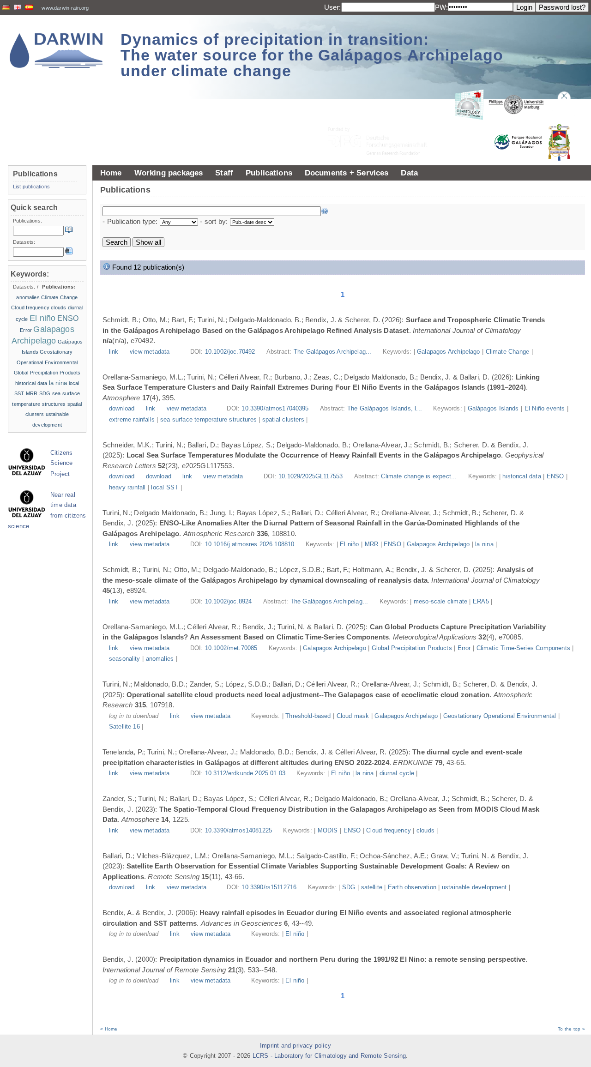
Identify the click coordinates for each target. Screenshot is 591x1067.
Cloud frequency (388, 830)
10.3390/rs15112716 (268, 887)
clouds (425, 830)
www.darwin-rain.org (65, 8)
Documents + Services (347, 173)
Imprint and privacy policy (295, 1046)
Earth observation (412, 887)
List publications (31, 186)
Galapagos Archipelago (448, 352)
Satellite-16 (124, 726)
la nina (484, 544)
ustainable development (474, 887)
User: (332, 7)
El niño (349, 544)
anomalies (160, 659)
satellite (371, 887)
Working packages (168, 173)
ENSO (555, 476)
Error (464, 648)
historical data (521, 476)
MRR (371, 544)
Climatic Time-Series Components (523, 648)
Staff (224, 173)
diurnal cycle (397, 773)
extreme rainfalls (132, 419)
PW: (441, 7)
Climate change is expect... (419, 476)
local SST (164, 487)
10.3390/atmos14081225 (238, 830)
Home (111, 173)
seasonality (124, 659)
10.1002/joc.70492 (230, 352)
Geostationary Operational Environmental (499, 716)
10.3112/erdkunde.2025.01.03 (245, 773)
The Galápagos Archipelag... (334, 352)
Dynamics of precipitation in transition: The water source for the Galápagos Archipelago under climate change (312, 54)
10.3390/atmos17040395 (274, 408)
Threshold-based (308, 716)
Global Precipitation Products (412, 648)
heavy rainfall (127, 487)
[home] (56, 50)
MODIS (328, 830)
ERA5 (481, 601)
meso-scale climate (440, 601)
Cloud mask (353, 716)
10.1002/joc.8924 (228, 601)
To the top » (571, 1028)
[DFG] (383, 120)
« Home (108, 1028)
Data (409, 173)
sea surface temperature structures (208, 419)
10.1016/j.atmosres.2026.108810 (250, 544)
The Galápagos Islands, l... (385, 408)
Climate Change (507, 352)
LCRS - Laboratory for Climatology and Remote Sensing (329, 1056)
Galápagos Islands (493, 408)
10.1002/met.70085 (231, 648)
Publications (269, 173)
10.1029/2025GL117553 (310, 476)
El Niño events (545, 408)
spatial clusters (283, 419)
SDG (348, 887)
